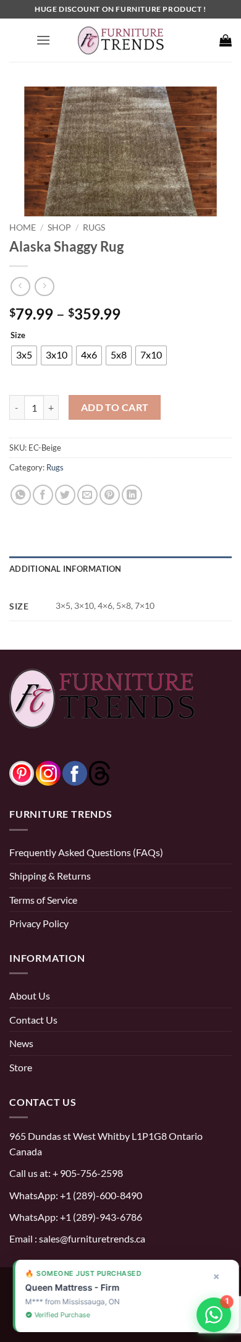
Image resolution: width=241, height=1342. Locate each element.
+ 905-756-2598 (87, 1173)
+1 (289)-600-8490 (100, 1195)
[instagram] (48, 772)
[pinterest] (21, 772)
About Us (29, 995)
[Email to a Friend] (87, 495)
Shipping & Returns (50, 875)
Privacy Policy (39, 923)
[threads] (87, 772)
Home (22, 227)
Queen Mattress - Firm (67, 1287)
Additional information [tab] (65, 569)
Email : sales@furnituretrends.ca (77, 1238)
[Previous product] (44, 286)
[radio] (24, 355)
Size (18, 335)
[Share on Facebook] (43, 495)
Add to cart (115, 407)
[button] (43, 40)
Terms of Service (43, 900)
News (21, 1043)
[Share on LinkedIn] (132, 495)
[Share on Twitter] (65, 495)
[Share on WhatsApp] (21, 495)
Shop (59, 227)
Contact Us (33, 1020)
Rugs (94, 227)
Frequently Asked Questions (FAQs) (86, 852)
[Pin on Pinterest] (109, 495)
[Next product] (20, 286)
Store (20, 1067)
